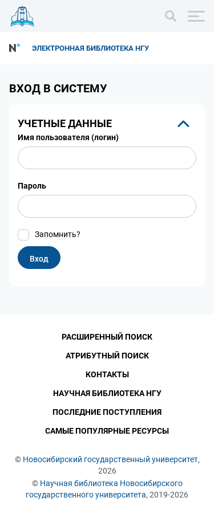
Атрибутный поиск (107, 355)
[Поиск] (170, 16)
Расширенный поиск (107, 336)
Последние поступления (107, 412)
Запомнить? (57, 234)
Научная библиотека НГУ (107, 393)
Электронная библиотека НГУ (90, 48)
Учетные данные (65, 123)
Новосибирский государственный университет (110, 459)
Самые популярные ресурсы (107, 430)
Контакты (107, 374)
